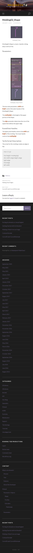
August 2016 (6, 336)
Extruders (7, 503)
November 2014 (7, 350)
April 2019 (5, 278)
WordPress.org (6, 456)
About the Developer (10, 484)
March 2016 (5, 346)
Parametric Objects (9, 492)
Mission (6, 474)
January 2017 (6, 321)
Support (4, 421)
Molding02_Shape (11, 19)
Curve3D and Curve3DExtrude (11, 188)
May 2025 (5, 267)
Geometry (5, 403)
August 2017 (6, 296)
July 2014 (5, 364)
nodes (4, 410)
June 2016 (5, 339)
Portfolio (5, 414)
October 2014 (6, 354)
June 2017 (5, 303)
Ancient (4, 392)
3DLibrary (5, 389)
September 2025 (7, 264)
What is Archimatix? (8, 470)
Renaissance (5, 417)
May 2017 (5, 307)
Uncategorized (6, 432)
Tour (5, 477)
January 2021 (6, 275)
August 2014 (6, 361)
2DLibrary (7, 175)
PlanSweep (9, 507)
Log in (4, 446)
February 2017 (6, 318)
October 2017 (6, 289)
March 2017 (5, 314)
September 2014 (7, 357)
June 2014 (5, 368)
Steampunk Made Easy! (18, 250)
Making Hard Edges (7, 181)
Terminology (6, 425)
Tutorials (5, 428)
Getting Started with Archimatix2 (12, 226)
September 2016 (7, 332)
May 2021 (5, 271)
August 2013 (6, 372)
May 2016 (5, 343)
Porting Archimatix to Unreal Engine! (13, 222)
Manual (4, 407)
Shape (6, 496)
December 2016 (7, 325)
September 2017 (7, 293)
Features (6, 481)
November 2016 (7, 328)
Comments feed (7, 453)
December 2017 (7, 285)
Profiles (7, 500)
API (3, 396)
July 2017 (5, 300)
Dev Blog (5, 399)
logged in (11, 198)
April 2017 (5, 310)
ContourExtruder (7, 233)
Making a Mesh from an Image (11, 229)
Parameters (7, 512)
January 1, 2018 (7, 23)
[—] (16, 5)
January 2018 (6, 282)
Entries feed (5, 449)
